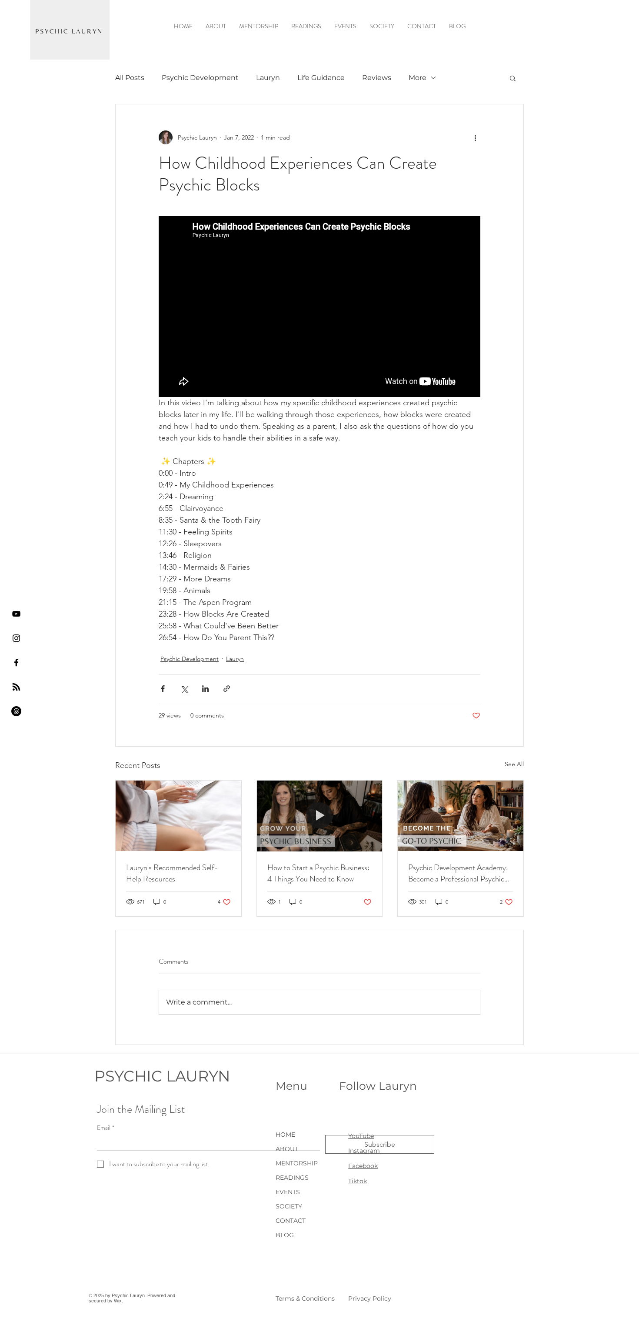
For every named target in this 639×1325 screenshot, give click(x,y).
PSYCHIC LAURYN (162, 1076)
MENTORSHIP (297, 1163)
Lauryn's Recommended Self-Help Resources (172, 873)
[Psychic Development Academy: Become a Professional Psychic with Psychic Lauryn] (460, 816)
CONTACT (291, 1221)
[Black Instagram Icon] (16, 638)
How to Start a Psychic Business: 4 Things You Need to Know (318, 873)
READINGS (292, 1177)
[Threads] (16, 711)
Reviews (376, 77)
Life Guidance (321, 77)
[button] (513, 77)
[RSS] (16, 687)
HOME (285, 1134)
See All (514, 764)
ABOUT (287, 1149)
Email (105, 1127)
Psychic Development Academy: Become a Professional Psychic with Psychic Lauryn (458, 873)
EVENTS (288, 1192)
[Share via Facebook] (163, 688)
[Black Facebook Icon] (16, 662)
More (417, 77)
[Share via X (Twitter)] (184, 688)
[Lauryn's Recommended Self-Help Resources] (178, 816)
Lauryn (268, 77)
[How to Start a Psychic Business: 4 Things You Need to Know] (320, 816)
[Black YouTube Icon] (16, 614)
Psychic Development (200, 77)
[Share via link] (227, 688)
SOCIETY (289, 1206)
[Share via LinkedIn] (205, 688)
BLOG (285, 1235)
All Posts (129, 77)
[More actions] (475, 137)
